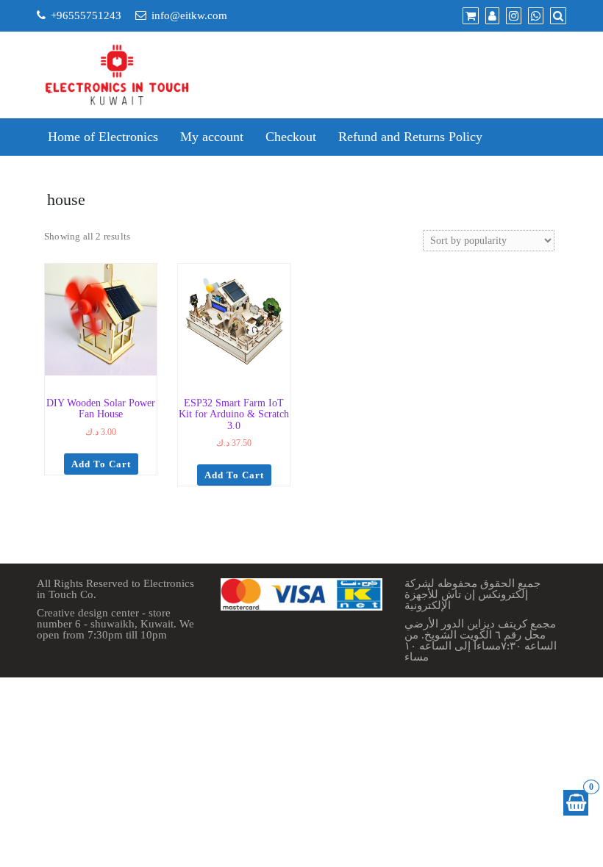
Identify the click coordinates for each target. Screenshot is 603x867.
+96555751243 (86, 15)
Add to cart (101, 464)
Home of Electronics (103, 136)
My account (211, 136)
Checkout (290, 136)
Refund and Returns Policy (410, 136)
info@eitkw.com (189, 15)
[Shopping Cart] (575, 803)
